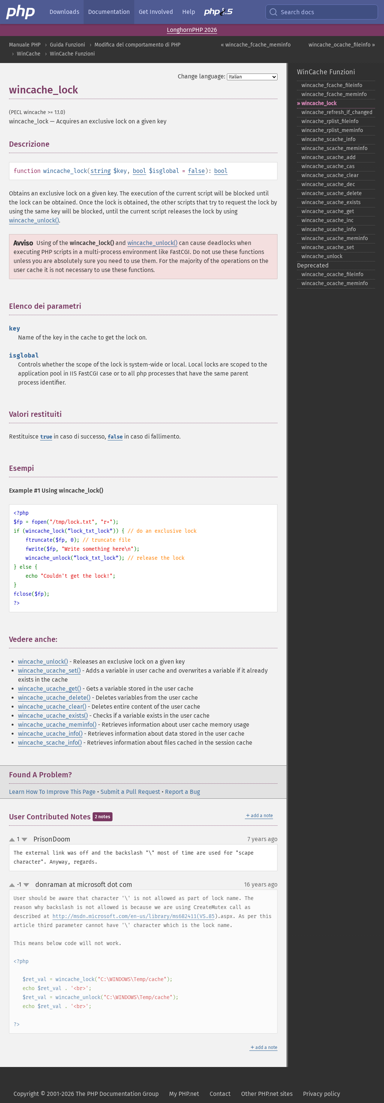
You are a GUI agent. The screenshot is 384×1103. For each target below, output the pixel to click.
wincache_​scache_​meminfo (335, 148)
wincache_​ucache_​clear (330, 175)
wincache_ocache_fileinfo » (342, 45)
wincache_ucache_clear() (52, 706)
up (13, 840)
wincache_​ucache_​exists (331, 202)
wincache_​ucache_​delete (332, 193)
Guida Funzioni (67, 45)
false (196, 170)
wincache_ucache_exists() (53, 715)
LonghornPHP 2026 (192, 29)
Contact (220, 1093)
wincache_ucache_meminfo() (57, 724)
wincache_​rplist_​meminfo (332, 130)
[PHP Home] (21, 12)
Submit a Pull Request (130, 791)
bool (139, 170)
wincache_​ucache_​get (328, 211)
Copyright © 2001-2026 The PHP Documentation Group (86, 1093)
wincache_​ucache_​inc (328, 220)
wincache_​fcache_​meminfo (334, 94)
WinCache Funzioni (72, 54)
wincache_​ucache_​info (329, 229)
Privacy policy (321, 1093)
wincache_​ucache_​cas (328, 166)
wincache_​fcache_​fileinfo (332, 85)
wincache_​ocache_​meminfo (335, 283)
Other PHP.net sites (266, 1093)
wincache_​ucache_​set (328, 247)
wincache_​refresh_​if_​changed (337, 112)
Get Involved (156, 11)
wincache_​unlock (322, 256)
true (46, 437)
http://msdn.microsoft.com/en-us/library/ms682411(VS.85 (133, 916)
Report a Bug (182, 791)
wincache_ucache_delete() (54, 697)
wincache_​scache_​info (329, 139)
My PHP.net (184, 1093)
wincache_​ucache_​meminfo (335, 238)
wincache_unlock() (34, 220)
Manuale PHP (24, 45)
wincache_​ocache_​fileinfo (332, 274)
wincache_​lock (319, 103)
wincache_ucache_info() (50, 733)
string (100, 170)
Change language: (201, 76)
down (24, 840)
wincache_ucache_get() (49, 688)
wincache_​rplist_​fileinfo (330, 121)
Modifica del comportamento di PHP (137, 45)
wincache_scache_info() (50, 742)
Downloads (64, 11)
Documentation (109, 11)
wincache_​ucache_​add (329, 157)
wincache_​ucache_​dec (328, 184)
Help (188, 11)
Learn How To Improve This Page (52, 791)
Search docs (297, 12)
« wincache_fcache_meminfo (256, 45)
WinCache (28, 54)
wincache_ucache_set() (49, 670)
